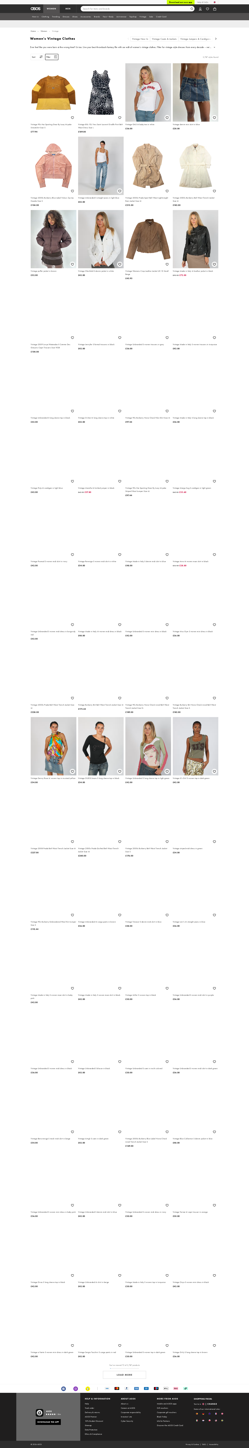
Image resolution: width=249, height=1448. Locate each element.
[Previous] (128, 39)
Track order (89, 1408)
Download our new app (180, 2)
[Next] (216, 39)
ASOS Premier (91, 1416)
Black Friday (162, 1416)
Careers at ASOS (128, 1408)
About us (124, 1403)
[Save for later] (72, 117)
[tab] (35, 16)
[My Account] (200, 8)
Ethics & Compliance (93, 1434)
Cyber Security (127, 1421)
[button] (197, 1414)
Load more (124, 1374)
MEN (68, 8)
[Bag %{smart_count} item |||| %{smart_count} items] (214, 8)
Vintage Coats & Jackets (164, 38)
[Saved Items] (207, 8)
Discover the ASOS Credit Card (170, 1425)
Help (87, 1403)
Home (33, 31)
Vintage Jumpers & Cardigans (195, 38)
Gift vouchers (162, 1408)
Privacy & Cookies (192, 1444)
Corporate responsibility (131, 1412)
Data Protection (91, 1429)
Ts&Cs (204, 1444)
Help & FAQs (202, 2)
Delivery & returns (92, 1412)
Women (44, 31)
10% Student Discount (94, 1421)
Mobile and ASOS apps (167, 1403)
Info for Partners (163, 1421)
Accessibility (213, 1444)
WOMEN (51, 8)
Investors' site (126, 1416)
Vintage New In (140, 38)
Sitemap (88, 1425)
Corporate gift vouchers (166, 1412)
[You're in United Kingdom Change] (214, 2)
